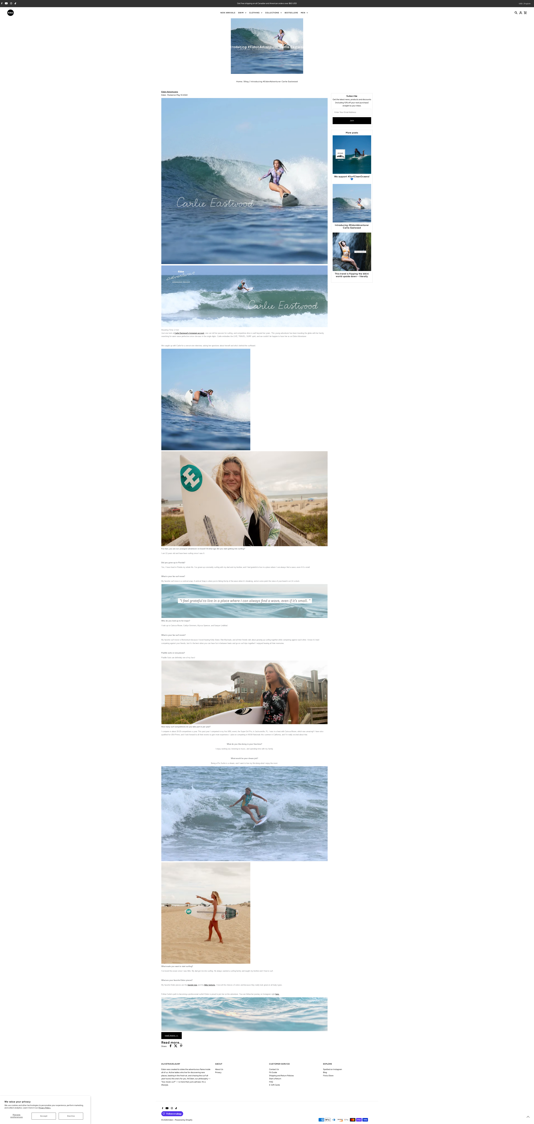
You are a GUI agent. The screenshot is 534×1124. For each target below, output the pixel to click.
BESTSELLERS (291, 13)
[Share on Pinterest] (181, 1046)
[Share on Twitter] (175, 1046)
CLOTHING (254, 13)
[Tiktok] (15, 3)
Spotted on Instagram (332, 1069)
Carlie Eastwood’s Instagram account (189, 333)
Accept (43, 1116)
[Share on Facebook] (170, 1046)
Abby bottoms (209, 985)
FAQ (271, 1082)
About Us (219, 1069)
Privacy (218, 1072)
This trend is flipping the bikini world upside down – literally (352, 275)
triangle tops (192, 985)
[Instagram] (10, 3)
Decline (71, 1116)
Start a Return (275, 1078)
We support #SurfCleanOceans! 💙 (351, 177)
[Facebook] (1, 3)
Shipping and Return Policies (281, 1075)
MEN (303, 13)
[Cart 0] (525, 13)
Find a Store (328, 1075)
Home (239, 81)
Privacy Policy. (45, 1108)
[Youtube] (6, 3)
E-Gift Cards (274, 1085)
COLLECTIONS (272, 13)
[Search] (516, 13)
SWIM (241, 13)
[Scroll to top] (528, 1117)
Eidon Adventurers (169, 92)
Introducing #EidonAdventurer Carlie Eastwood (352, 226)
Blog (246, 81)
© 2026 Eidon (167, 1120)
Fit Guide (273, 1072)
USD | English (525, 4)
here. (277, 994)
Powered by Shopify (183, 1120)
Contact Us (274, 1069)
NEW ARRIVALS (227, 13)
